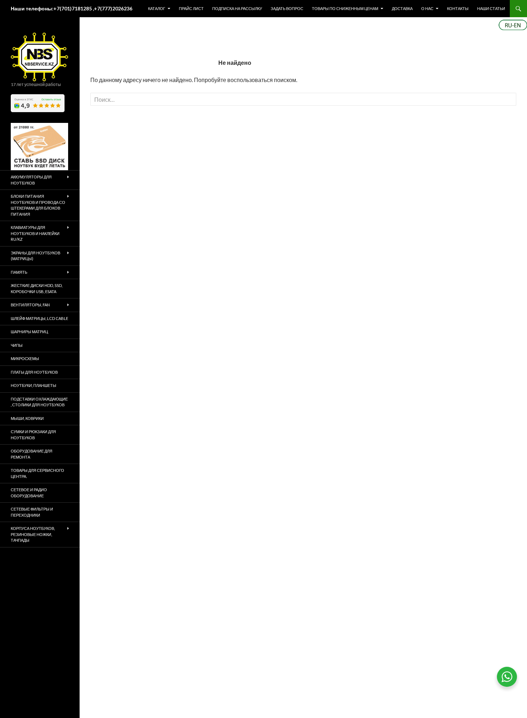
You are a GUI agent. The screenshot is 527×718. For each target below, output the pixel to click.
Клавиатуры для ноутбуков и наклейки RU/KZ (35, 233)
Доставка (402, 8)
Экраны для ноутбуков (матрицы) (35, 255)
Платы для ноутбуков (34, 372)
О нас (427, 8)
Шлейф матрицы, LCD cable (39, 318)
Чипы (17, 345)
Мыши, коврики (27, 418)
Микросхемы (25, 358)
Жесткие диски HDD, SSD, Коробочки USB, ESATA (36, 288)
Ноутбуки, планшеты (33, 385)
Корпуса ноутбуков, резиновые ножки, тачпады (33, 534)
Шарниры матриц (29, 331)
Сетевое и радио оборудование (29, 492)
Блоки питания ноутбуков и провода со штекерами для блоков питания (38, 205)
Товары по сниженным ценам (345, 8)
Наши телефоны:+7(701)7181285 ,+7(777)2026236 (71, 8)
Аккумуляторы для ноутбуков (31, 179)
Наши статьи (491, 8)
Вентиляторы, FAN (30, 304)
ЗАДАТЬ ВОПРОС (287, 8)
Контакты (458, 8)
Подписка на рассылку (237, 8)
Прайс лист (191, 8)
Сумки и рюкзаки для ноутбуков (33, 434)
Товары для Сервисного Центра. (37, 473)
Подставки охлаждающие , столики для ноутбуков (39, 402)
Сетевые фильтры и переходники (32, 512)
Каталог (156, 8)
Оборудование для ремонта (31, 454)
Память (19, 272)
